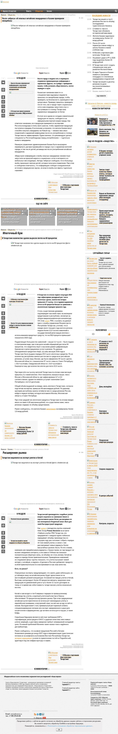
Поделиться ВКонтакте (3, 82)
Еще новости (101, 96)
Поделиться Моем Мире (3, 90)
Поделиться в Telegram (3, 111)
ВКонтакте (40, 714)
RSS (35, 714)
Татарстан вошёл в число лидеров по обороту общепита (19, 542)
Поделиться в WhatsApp (3, 102)
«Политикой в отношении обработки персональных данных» (70, 726)
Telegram (38, 714)
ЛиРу (43, 714)
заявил (43, 528)
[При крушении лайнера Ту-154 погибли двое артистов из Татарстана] (92, 239)
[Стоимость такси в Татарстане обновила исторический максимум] (53, 430)
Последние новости (101, 15)
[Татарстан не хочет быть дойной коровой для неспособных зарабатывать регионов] (92, 265)
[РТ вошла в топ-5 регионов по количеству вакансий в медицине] (92, 345)
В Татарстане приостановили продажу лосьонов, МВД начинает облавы (20, 113)
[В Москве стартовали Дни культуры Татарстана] (53, 187)
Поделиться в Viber (3, 106)
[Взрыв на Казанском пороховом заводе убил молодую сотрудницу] (92, 196)
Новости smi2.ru (101, 115)
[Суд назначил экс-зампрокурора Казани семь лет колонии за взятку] (92, 363)
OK (59, 730)
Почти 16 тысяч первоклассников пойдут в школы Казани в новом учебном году (21, 325)
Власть (28, 11)
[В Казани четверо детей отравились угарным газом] (92, 153)
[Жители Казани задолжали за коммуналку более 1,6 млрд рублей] (10, 430)
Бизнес (49, 11)
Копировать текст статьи (3, 115)
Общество (39, 11)
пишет (47, 321)
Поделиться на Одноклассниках (3, 97)
